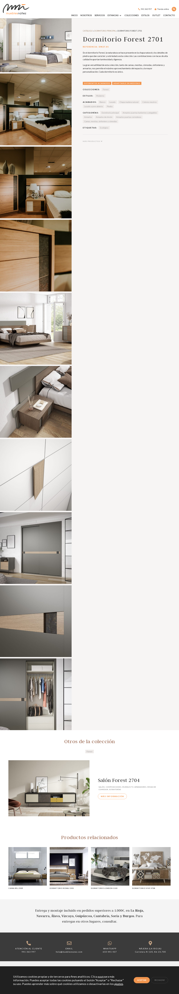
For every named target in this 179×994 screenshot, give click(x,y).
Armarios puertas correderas (128, 117)
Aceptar (141, 980)
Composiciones (113, 787)
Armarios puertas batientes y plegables (140, 112)
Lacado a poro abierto (93, 106)
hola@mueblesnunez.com (69, 952)
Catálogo (88, 31)
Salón (102, 787)
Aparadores (140, 787)
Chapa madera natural (128, 102)
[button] (114, 15)
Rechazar (159, 980)
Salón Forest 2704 (119, 780)
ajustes (118, 983)
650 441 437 (110, 952)
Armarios (88, 117)
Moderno (100, 96)
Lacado (112, 102)
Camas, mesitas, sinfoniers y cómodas (100, 121)
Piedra (109, 106)
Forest (106, 89)
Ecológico (104, 127)
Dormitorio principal (105, 31)
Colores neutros (149, 102)
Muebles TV (127, 787)
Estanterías (115, 789)
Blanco (102, 102)
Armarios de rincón (104, 117)
